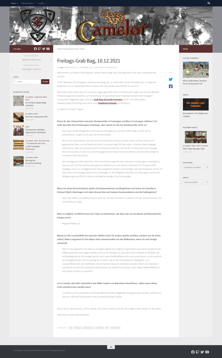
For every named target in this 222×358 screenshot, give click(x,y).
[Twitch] (39, 48)
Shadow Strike (115, 328)
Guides (41, 3)
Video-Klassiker (202, 146)
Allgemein (29, 97)
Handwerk (78, 328)
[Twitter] (43, 48)
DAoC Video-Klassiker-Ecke (194, 148)
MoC (107, 328)
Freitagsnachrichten (67, 49)
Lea (62, 67)
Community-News (40, 97)
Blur (70, 328)
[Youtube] (47, 48)
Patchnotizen (26, 3)
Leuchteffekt (99, 328)
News (13, 3)
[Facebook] (35, 48)
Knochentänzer (88, 328)
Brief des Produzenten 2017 (36, 116)
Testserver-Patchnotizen (35, 143)
